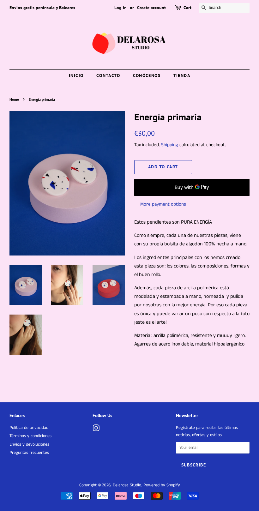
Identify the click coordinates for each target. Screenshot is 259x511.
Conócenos (147, 75)
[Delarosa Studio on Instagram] (96, 430)
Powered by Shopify (161, 485)
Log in (120, 7)
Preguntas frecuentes (29, 453)
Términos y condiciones (30, 436)
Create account (151, 7)
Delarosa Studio (127, 485)
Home (14, 99)
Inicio (76, 75)
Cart (187, 7)
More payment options (163, 204)
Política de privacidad (28, 428)
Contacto (108, 75)
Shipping (169, 144)
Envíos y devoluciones (29, 445)
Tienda (181, 75)
